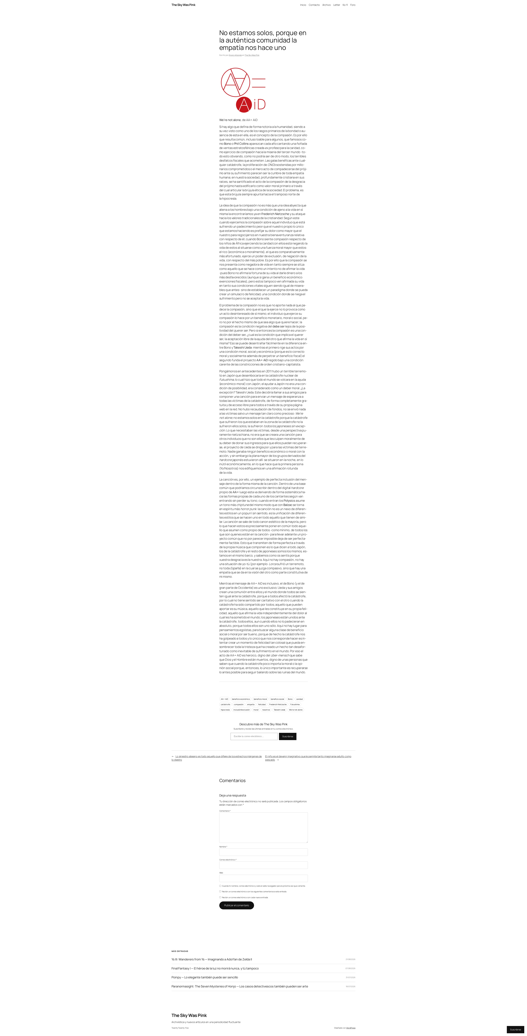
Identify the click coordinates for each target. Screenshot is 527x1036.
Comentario (225, 811)
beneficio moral (260, 699)
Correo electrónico (228, 859)
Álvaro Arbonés (235, 55)
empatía (250, 704)
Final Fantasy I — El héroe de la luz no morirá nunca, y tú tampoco (215, 968)
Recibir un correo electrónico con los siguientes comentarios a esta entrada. (254, 891)
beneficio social (277, 699)
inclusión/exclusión (241, 709)
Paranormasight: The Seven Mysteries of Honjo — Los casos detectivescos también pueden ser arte (240, 986)
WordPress (350, 1028)
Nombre (223, 846)
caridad (299, 699)
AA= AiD (224, 699)
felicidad (261, 704)
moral (255, 709)
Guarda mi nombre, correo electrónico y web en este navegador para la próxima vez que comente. (263, 886)
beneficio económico (241, 699)
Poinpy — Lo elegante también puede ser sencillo (205, 977)
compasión (238, 704)
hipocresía (225, 709)
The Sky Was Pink (183, 5)
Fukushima (295, 704)
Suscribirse (287, 736)
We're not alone (295, 709)
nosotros (266, 709)
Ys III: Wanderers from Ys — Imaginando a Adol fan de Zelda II (212, 959)
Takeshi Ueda (279, 709)
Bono (290, 699)
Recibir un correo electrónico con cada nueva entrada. (245, 897)
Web (221, 872)
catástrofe (225, 704)
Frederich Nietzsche (278, 704)
